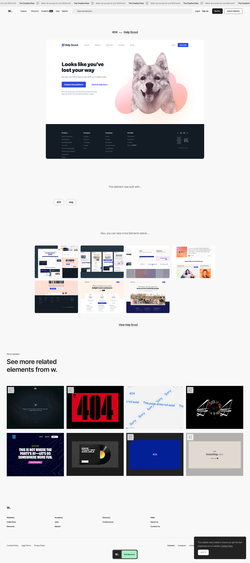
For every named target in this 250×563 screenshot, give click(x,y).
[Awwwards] (10, 11)
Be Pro (217, 11)
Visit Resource (129, 554)
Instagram (182, 545)
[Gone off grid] (35, 407)
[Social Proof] (193, 262)
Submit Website (233, 11)
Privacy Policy (39, 545)
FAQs (153, 517)
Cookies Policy (12, 545)
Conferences (108, 522)
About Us (154, 522)
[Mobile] (102, 262)
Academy (46, 11)
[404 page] (95, 407)
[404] (154, 407)
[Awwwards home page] (117, 554)
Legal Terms (26, 545)
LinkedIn (192, 545)
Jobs (58, 11)
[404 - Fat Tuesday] (35, 454)
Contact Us (155, 526)
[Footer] (56, 297)
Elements (10, 526)
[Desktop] (56, 262)
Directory (35, 11)
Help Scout (131, 32)
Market (65, 11)
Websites (10, 517)
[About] (148, 297)
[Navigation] (148, 262)
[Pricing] (102, 297)
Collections (11, 522)
